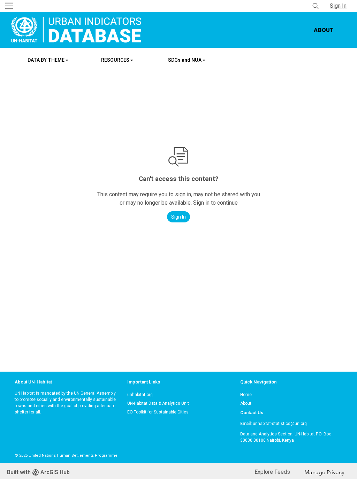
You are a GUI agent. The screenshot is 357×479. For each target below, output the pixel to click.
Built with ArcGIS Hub (38, 472)
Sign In (338, 5)
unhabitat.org (140, 394)
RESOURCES (115, 60)
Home (246, 394)
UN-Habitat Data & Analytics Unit (158, 403)
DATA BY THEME (47, 60)
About (324, 30)
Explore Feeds (272, 472)
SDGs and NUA (185, 60)
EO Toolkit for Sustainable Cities (158, 412)
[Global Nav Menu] (9, 6)
